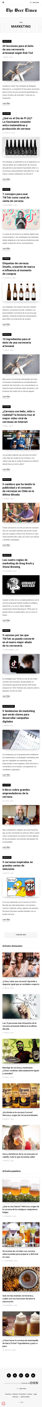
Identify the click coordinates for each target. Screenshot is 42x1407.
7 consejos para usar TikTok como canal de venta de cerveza (15, 198)
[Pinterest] (27, 1375)
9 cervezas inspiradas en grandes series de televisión (17, 866)
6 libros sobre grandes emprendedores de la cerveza (16, 793)
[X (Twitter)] (15, 1375)
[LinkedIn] (33, 1375)
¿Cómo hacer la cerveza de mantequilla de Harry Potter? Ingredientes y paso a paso (20, 1343)
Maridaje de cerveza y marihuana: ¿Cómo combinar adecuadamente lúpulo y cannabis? (20, 1071)
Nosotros (8, 1394)
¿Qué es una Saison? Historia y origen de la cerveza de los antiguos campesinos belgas (20, 1209)
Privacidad (22, 1394)
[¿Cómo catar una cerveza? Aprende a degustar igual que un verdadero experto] (21, 964)
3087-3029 (22, 1388)
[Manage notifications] (3, 1403)
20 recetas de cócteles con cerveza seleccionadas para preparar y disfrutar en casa (20, 1254)
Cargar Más (21, 935)
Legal (35, 1394)
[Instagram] (21, 1375)
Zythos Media (25, 1397)
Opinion (6, 189)
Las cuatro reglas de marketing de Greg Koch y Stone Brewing (18, 563)
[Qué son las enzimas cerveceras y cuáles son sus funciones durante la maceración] (21, 1279)
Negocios (7, 41)
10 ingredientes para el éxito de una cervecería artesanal (16, 343)
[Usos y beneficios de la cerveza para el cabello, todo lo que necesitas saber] (21, 1137)
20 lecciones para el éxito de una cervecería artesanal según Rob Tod (17, 49)
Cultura (6, 113)
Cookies (29, 1394)
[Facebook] (9, 1375)
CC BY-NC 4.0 (25, 1383)
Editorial (15, 1394)
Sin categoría (8, 706)
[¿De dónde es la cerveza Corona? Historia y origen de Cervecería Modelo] (21, 1095)
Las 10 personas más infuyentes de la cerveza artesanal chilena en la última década (19, 1026)
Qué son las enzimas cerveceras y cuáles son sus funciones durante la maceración (18, 1299)
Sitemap (15, 1397)
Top (22, 1402)
